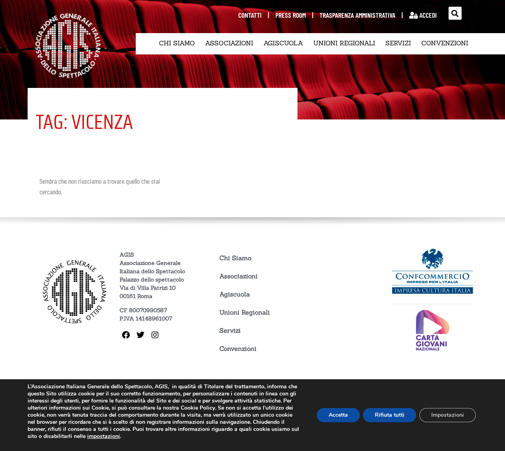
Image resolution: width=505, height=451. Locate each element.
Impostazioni (447, 415)
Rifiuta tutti (389, 415)
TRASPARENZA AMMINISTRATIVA (357, 15)
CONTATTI (250, 15)
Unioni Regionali (344, 43)
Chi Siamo (177, 43)
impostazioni (103, 436)
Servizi (398, 43)
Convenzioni (444, 43)
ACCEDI (427, 15)
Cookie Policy (198, 408)
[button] (455, 13)
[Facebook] (126, 335)
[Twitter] (140, 335)
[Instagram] (155, 335)
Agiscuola (283, 43)
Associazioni (229, 43)
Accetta (338, 415)
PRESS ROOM (290, 15)
